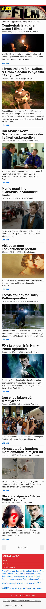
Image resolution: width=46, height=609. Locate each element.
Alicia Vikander (8, 571)
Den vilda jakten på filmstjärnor (16, 399)
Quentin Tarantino (17, 579)
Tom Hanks (36, 588)
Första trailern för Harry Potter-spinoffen (20, 296)
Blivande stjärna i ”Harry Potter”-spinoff (21, 497)
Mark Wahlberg (18, 576)
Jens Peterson (29, 252)
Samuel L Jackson (24, 583)
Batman (18, 571)
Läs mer (5, 63)
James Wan (37, 573)
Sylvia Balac (28, 78)
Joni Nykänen (27, 503)
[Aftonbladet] (10, 2)
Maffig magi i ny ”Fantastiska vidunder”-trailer (20, 192)
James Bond (29, 574)
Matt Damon (28, 576)
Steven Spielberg (15, 588)
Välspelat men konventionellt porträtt (19, 247)
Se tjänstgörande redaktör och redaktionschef (22, 601)
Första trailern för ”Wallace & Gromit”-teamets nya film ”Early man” (23, 72)
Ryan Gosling (11, 583)
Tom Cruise (26, 588)
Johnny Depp (7, 576)
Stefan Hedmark (32, 32)
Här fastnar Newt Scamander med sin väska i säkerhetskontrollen (22, 134)
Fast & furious (20, 574)
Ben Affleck (27, 571)
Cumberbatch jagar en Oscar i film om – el (19, 27)
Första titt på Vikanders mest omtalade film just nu (22, 450)
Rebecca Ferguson (30, 579)
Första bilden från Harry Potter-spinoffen (20, 347)
